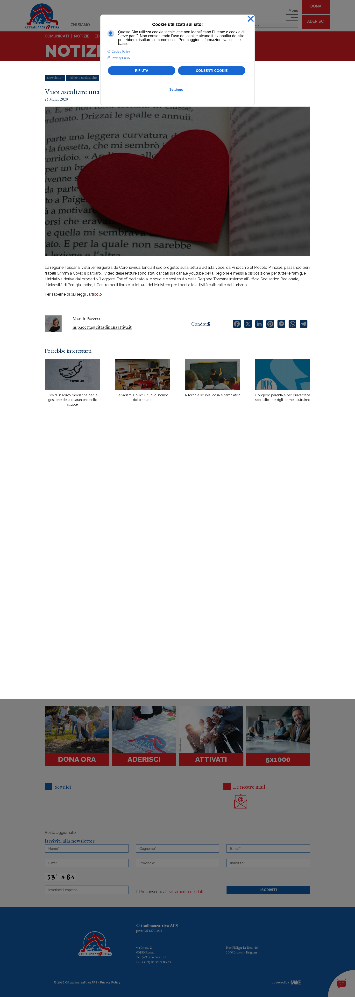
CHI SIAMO (80, 24)
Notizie (81, 36)
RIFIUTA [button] (141, 71)
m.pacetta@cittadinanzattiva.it (102, 327)
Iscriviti (268, 890)
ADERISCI (316, 21)
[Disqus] (177, 494)
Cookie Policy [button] (121, 51)
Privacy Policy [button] (121, 58)
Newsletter (55, 78)
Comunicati (57, 36)
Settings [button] (177, 89)
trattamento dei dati (185, 891)
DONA (315, 6)
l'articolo (94, 294)
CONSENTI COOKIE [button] (211, 71)
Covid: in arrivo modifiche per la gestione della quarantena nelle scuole (72, 399)
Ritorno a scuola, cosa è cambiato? (212, 395)
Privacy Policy (110, 982)
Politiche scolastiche (83, 78)
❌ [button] (250, 19)
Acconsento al (172, 891)
